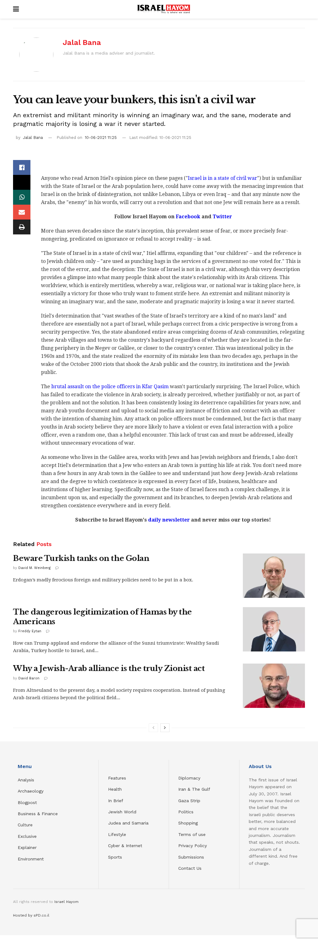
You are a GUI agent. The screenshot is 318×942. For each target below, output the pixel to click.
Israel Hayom (66, 902)
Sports (115, 857)
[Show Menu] (16, 9)
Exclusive (27, 836)
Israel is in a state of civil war (222, 178)
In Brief (115, 800)
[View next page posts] (165, 727)
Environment (31, 858)
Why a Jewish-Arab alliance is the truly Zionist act (109, 668)
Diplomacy (190, 777)
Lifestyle (117, 834)
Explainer (27, 847)
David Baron (28, 678)
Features (117, 777)
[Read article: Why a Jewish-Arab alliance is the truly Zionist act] (274, 686)
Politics (185, 811)
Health (115, 789)
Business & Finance (38, 813)
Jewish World (122, 811)
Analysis (27, 779)
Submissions (191, 857)
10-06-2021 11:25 (101, 137)
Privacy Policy (192, 845)
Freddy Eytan (29, 631)
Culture (25, 824)
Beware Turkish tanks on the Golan (81, 558)
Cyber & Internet (125, 845)
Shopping (188, 822)
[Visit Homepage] (163, 9)
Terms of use (192, 834)
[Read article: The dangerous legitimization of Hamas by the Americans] (274, 629)
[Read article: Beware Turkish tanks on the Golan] (274, 575)
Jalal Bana (82, 42)
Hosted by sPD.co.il (31, 915)
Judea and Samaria (128, 822)
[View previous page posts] (153, 727)
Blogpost (27, 802)
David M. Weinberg (34, 568)
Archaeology (30, 791)
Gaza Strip (189, 800)
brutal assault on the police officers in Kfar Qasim (110, 386)
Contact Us (190, 868)
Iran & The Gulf (194, 789)
